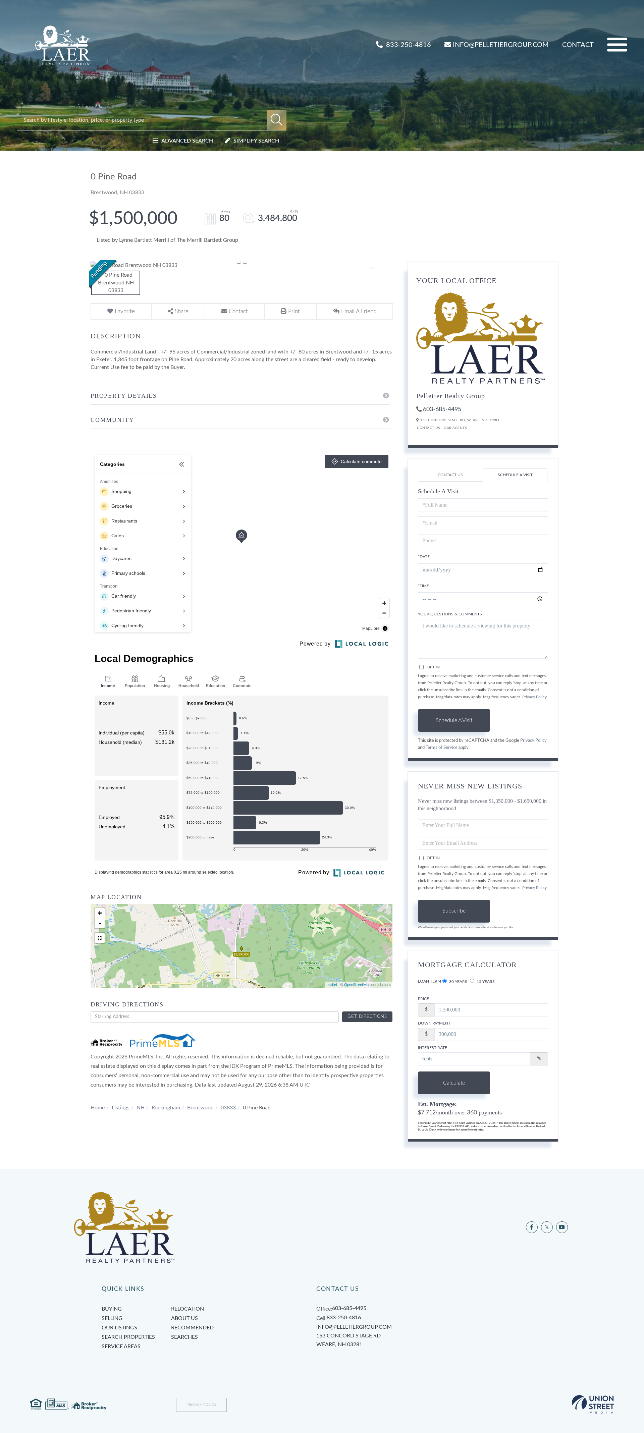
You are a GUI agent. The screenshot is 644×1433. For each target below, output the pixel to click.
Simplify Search (256, 141)
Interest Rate (432, 1048)
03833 (228, 1107)
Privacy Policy (534, 697)
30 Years (457, 982)
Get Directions (367, 1016)
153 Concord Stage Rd (348, 1340)
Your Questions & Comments (450, 614)
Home (98, 1107)
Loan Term (429, 981)
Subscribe (454, 911)
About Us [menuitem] (184, 1318)
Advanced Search (187, 141)
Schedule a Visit (515, 475)
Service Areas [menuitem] (121, 1346)
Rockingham (166, 1107)
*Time (423, 586)
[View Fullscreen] (100, 938)
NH (141, 1107)
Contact (578, 45)
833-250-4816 (407, 45)
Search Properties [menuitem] (128, 1337)
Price (423, 999)
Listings (120, 1107)
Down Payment (434, 1023)
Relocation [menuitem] (187, 1309)
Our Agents (455, 428)
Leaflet (331, 985)
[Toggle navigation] (617, 45)
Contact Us (428, 428)
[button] (276, 120)
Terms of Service (442, 748)
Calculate (454, 1083)
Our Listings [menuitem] (119, 1327)
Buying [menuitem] (112, 1309)
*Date (424, 557)
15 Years (485, 982)
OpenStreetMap (357, 985)
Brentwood (200, 1107)
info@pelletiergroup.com (501, 45)
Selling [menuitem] (112, 1318)
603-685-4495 (442, 409)
